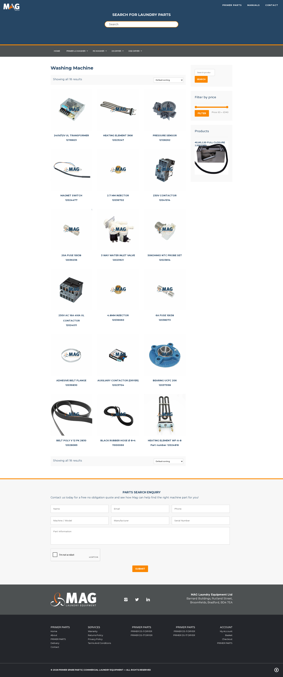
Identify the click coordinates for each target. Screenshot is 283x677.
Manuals (253, 5)
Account (226, 627)
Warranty (92, 631)
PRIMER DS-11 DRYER (141, 631)
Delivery (55, 643)
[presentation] (75, 555)
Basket (228, 635)
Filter (202, 113)
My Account (226, 631)
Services (94, 627)
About (54, 635)
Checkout (227, 639)
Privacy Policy (95, 639)
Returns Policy (95, 635)
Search (201, 79)
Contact (271, 5)
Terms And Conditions (99, 643)
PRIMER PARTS (232, 5)
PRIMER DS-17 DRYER (141, 635)
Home (54, 631)
